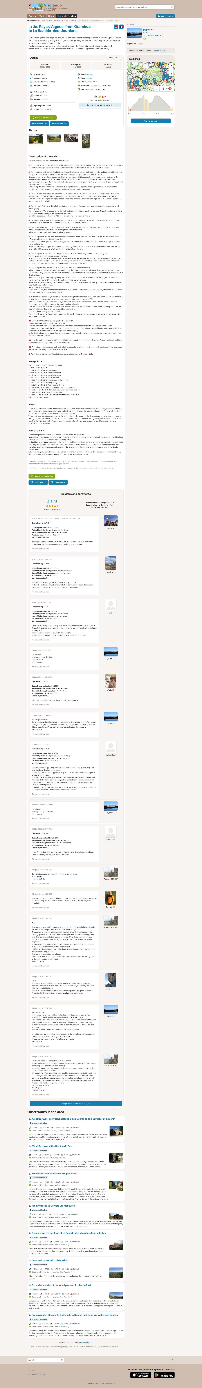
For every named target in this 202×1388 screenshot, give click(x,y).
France (90, 74)
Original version (159, 51)
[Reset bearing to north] (171, 74)
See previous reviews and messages (76, 1103)
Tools (31, 16)
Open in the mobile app (44, 117)
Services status (93, 1383)
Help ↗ (51, 16)
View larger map (150, 121)
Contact (31, 1370)
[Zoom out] (171, 70)
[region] (151, 76)
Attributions (131, 90)
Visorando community (36, 1374)
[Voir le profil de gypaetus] (134, 33)
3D (168, 88)
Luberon (89, 78)
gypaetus (148, 29)
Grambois (88, 81)
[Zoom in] (171, 65)
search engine (84, 1342)
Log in (170, 16)
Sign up (161, 16)
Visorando (31, 21)
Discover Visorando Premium (98, 105)
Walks (42, 16)
